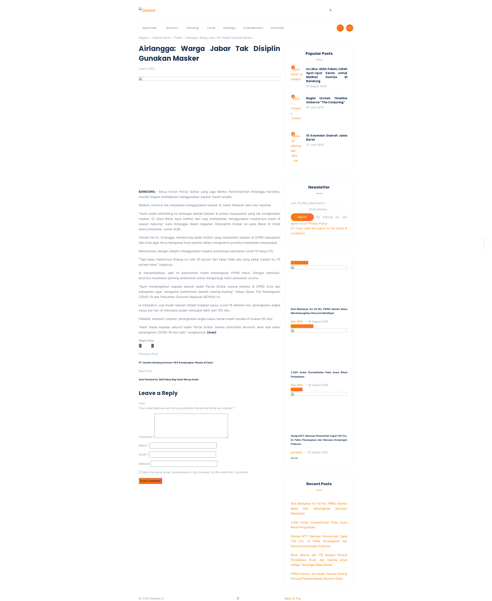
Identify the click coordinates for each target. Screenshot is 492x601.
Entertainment (253, 28)
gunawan (296, 452)
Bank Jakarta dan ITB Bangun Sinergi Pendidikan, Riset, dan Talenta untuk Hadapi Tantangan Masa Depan (319, 560)
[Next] (296, 458)
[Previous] (292, 458)
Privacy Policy (317, 223)
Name (144, 445)
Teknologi (192, 28)
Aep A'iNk (297, 321)
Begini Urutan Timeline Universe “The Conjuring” (326, 100)
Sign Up (302, 217)
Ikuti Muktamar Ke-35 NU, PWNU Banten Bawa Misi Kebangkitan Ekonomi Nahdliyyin (319, 508)
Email (143, 454)
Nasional (297, 389)
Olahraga (229, 28)
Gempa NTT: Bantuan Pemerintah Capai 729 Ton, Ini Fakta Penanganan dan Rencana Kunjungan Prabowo (319, 439)
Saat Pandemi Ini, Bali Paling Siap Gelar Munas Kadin (169, 379)
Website (144, 464)
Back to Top (293, 598)
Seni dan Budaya (302, 326)
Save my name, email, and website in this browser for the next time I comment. (195, 472)
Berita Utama (299, 263)
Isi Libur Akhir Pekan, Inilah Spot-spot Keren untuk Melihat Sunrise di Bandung (326, 75)
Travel (211, 28)
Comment (146, 437)
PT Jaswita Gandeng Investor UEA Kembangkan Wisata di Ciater (176, 362)
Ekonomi (172, 28)
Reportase (149, 28)
